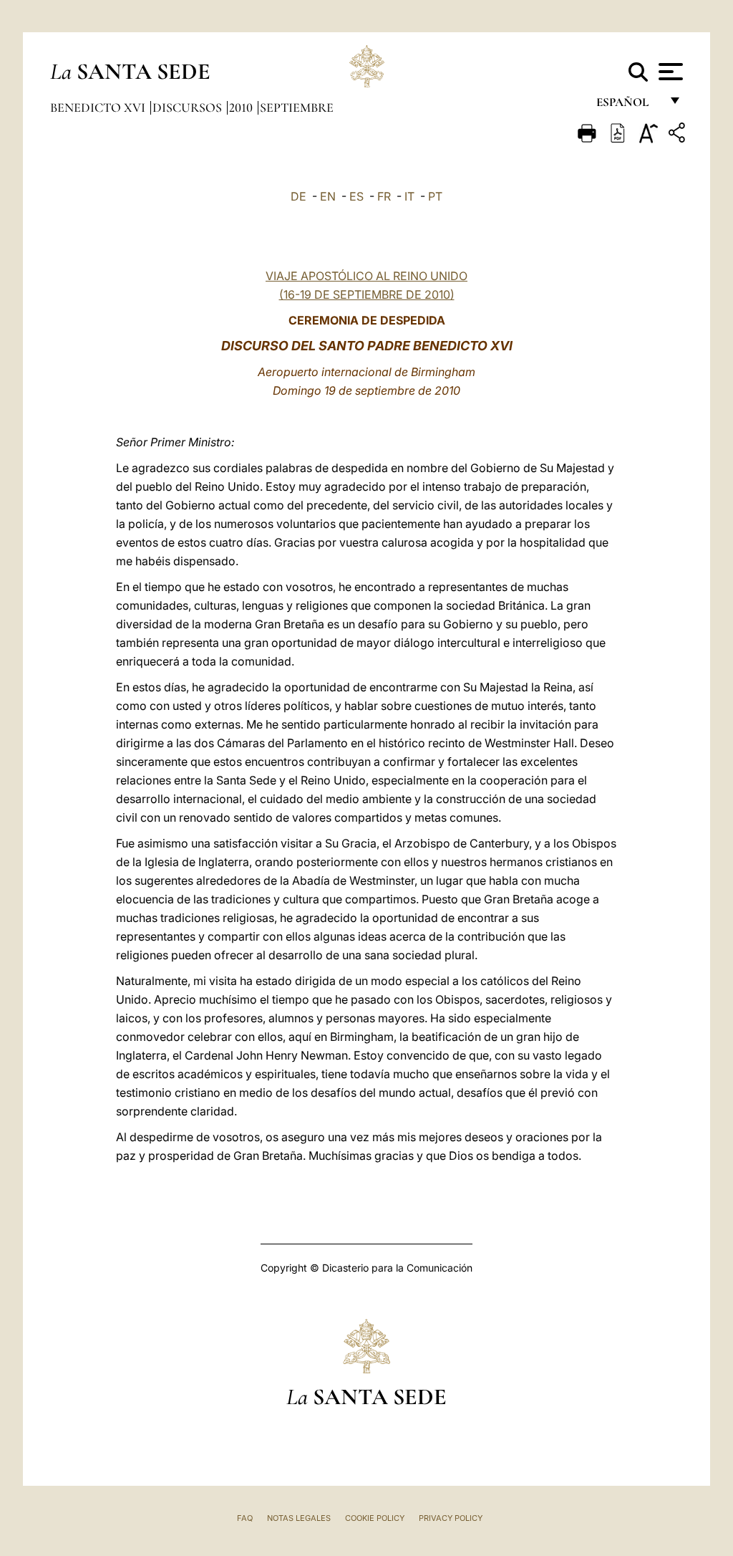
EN (328, 196)
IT (409, 196)
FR (384, 196)
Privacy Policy (450, 1518)
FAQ (245, 1518)
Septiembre (297, 107)
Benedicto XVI (99, 107)
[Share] (679, 135)
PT (435, 196)
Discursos (188, 107)
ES (356, 196)
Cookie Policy (374, 1518)
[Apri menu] (669, 71)
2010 (242, 107)
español (628, 106)
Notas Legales (299, 1518)
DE (298, 196)
